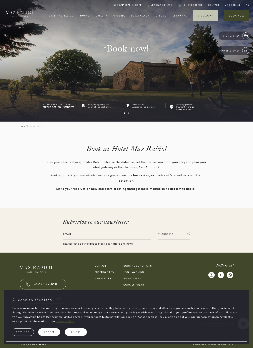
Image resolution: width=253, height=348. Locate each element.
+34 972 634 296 (161, 5)
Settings (23, 332)
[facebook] (221, 276)
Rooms (84, 15)
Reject (76, 332)
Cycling (119, 15)
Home (22, 126)
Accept (49, 332)
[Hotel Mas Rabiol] (20, 23)
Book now (236, 15)
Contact (213, 5)
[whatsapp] (230, 276)
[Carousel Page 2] (128, 113)
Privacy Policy (133, 278)
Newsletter (103, 278)
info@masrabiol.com (127, 5)
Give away (205, 15)
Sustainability (104, 272)
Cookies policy (133, 284)
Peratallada (140, 15)
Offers (161, 15)
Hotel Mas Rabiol (60, 15)
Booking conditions (137, 265)
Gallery (101, 15)
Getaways (179, 15)
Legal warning (133, 272)
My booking (232, 5)
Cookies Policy (65, 321)
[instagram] (211, 276)
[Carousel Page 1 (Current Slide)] (124, 113)
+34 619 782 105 (192, 5)
